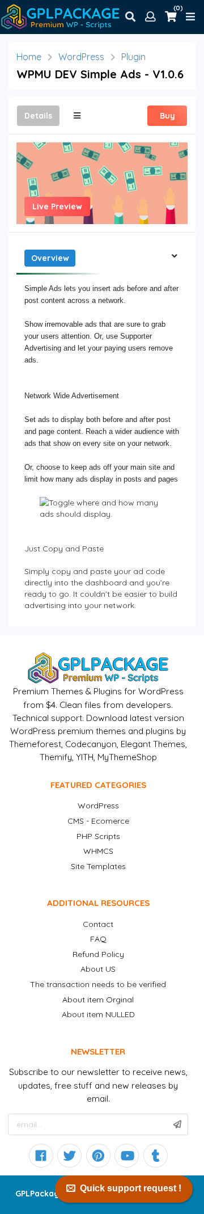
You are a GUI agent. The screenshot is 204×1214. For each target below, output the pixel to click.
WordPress (81, 56)
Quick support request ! (130, 1188)
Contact (98, 924)
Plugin (133, 56)
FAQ (98, 939)
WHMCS (98, 851)
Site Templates (98, 866)
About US (98, 969)
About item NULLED (98, 1014)
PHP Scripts (98, 836)
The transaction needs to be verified (98, 984)
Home (28, 56)
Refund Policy (98, 954)
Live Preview (57, 206)
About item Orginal (98, 999)
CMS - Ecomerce (98, 821)
